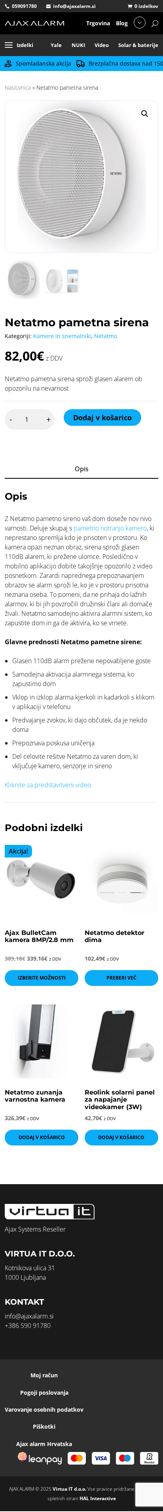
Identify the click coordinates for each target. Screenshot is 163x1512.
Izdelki (25, 45)
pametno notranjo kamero (110, 528)
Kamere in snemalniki (62, 336)
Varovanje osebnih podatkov (44, 1409)
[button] (145, 114)
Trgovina (98, 23)
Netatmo (105, 336)
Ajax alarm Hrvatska (44, 1444)
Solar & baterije (138, 45)
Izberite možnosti (42, 977)
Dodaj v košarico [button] (42, 1137)
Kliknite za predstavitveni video (48, 784)
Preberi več (121, 977)
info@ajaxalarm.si (74, 6)
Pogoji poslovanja (44, 1392)
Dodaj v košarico (102, 417)
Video (102, 45)
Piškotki (44, 1426)
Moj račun (44, 1375)
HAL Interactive (98, 1498)
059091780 (24, 6)
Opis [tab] (82, 469)
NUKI (78, 45)
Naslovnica (18, 87)
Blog (122, 23)
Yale (56, 45)
